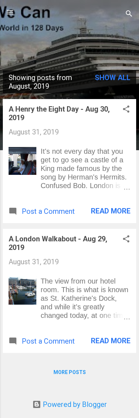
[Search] (129, 14)
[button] (126, 110)
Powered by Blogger (74, 404)
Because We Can (69, 30)
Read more (110, 211)
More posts (69, 372)
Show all (112, 77)
